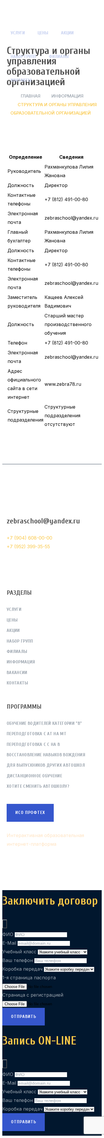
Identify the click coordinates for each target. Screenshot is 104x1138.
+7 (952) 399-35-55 (28, 546)
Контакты (21, 80)
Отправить (23, 1016)
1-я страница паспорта (29, 977)
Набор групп (23, 56)
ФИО (7, 934)
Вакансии (17, 672)
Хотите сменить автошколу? (38, 786)
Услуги (18, 32)
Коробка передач (22, 969)
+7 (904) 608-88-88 (40, 505)
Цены (43, 32)
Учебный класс (19, 951)
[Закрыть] (4, 924)
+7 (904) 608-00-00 (29, 538)
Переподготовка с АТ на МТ (36, 733)
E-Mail (9, 943)
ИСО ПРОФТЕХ (30, 812)
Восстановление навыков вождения (46, 754)
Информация (21, 662)
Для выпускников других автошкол (46, 765)
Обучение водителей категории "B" (44, 723)
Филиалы (59, 56)
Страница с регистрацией (32, 995)
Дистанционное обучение (34, 775)
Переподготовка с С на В (33, 744)
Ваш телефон (17, 960)
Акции (67, 32)
